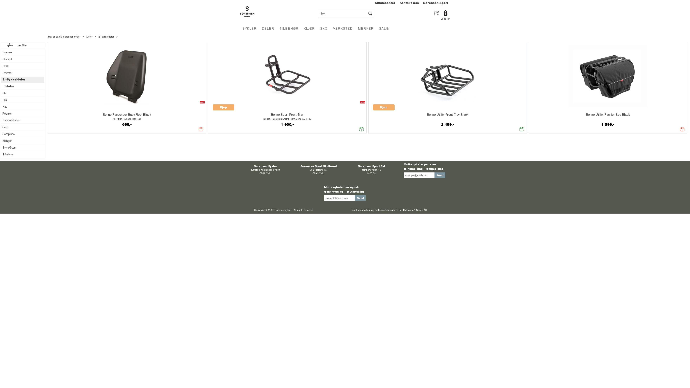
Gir (4, 93)
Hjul (5, 100)
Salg (384, 28)
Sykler (250, 28)
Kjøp (223, 107)
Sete (5, 127)
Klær (309, 28)
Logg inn (445, 18)
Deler (268, 28)
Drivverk (7, 73)
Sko (324, 28)
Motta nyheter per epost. (421, 164)
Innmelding (415, 168)
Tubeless (8, 154)
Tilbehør (289, 28)
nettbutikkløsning (384, 210)
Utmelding (436, 168)
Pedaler (7, 113)
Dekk (6, 66)
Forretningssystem (361, 210)
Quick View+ (62, 109)
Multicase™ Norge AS (415, 210)
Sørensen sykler (71, 36)
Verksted (343, 28)
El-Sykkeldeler (106, 36)
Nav (5, 106)
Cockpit (7, 59)
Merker (366, 28)
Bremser (8, 52)
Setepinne (9, 134)
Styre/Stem (9, 147)
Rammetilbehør (11, 120)
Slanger (7, 140)
